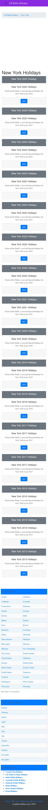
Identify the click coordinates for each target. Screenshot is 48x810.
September (5, 745)
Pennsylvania (28, 663)
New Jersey (6, 653)
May (3, 726)
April (3, 722)
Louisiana (26, 630)
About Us (8, 801)
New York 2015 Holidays (24, 551)
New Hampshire (29, 648)
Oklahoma (27, 658)
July (3, 736)
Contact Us (18, 801)
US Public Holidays (18, 3)
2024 (24, 164)
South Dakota (7, 672)
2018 (24, 416)
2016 (24, 510)
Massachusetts (7, 639)
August (4, 740)
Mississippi (6, 644)
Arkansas (26, 597)
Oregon (4, 663)
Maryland (26, 634)
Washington (6, 681)
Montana (5, 648)
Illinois (4, 620)
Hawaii (4, 615)
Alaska (4, 597)
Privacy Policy (37, 801)
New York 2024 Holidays (24, 141)
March (4, 717)
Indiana (26, 620)
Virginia (26, 677)
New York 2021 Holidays (24, 299)
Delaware (26, 606)
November (5, 755)
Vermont (5, 677)
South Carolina (28, 667)
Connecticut (6, 606)
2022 (24, 258)
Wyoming (26, 686)
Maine (4, 634)
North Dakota (7, 658)
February (5, 712)
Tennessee (27, 672)
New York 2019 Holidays (24, 362)
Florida (4, 611)
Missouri (26, 644)
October (4, 750)
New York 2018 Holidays (24, 393)
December (5, 759)
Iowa (3, 625)
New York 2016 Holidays (24, 488)
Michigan (26, 639)
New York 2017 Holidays (24, 425)
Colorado (26, 601)
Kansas (25, 625)
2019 (24, 384)
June (3, 731)
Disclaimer (27, 801)
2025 (24, 101)
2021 (24, 321)
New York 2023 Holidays (24, 173)
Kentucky (5, 630)
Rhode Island (6, 667)
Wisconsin (5, 686)
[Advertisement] (24, 44)
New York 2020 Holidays (24, 330)
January (4, 707)
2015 (24, 573)
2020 (24, 353)
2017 (24, 447)
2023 (24, 195)
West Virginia (28, 681)
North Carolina (28, 653)
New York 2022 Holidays (24, 236)
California (5, 601)
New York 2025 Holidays (24, 78)
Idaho (25, 615)
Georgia (26, 611)
